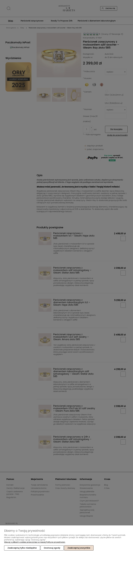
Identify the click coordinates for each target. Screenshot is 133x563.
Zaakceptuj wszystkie (79, 547)
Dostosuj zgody (52, 547)
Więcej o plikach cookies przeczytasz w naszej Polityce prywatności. (34, 542)
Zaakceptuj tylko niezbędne (22, 547)
